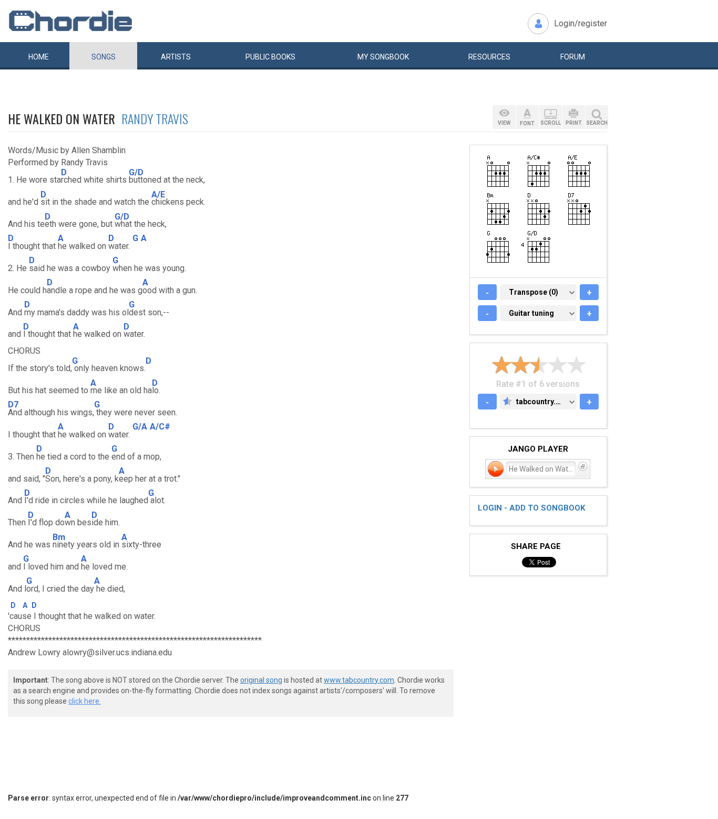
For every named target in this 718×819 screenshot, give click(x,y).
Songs (103, 57)
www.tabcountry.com (359, 680)
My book (383, 57)
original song (261, 680)
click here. (84, 701)
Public (270, 57)
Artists (176, 57)
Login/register (580, 23)
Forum (572, 57)
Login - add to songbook (531, 508)
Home (38, 57)
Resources (489, 57)
